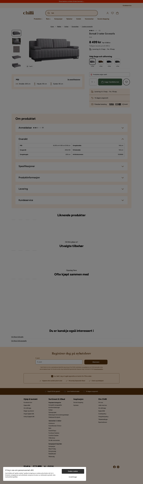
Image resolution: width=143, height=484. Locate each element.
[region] (44, 474)
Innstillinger (73, 477)
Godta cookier (73, 471)
